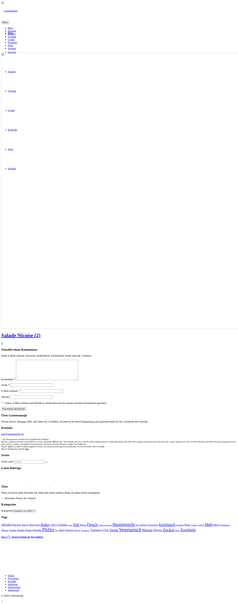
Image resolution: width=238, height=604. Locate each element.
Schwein (68, 530)
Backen (17, 524)
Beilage (25, 525)
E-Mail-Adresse (10, 391)
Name (5, 385)
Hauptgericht (124, 524)
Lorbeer (200, 525)
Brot (31, 524)
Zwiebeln (188, 530)
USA (105, 530)
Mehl (209, 524)
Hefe (137, 525)
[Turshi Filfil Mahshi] (49, 480)
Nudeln (13, 530)
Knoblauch (167, 524)
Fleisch (92, 525)
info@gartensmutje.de (12, 434)
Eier (76, 524)
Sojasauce (85, 530)
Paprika (21, 530)
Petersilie (37, 530)
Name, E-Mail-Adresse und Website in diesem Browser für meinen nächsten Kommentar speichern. (56, 403)
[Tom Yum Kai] (76, 480)
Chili (53, 524)
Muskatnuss (225, 525)
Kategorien (7, 510)
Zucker (168, 530)
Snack (77, 530)
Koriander (180, 525)
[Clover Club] (89, 480)
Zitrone (157, 530)
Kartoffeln (153, 525)
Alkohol (6, 524)
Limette (194, 525)
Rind (61, 530)
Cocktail (62, 524)
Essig (83, 524)
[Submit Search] (46, 462)
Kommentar (8, 379)
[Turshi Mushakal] (35, 480)
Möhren (4, 530)
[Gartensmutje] (119, 11)
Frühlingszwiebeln (105, 525)
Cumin (70, 525)
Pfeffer (48, 529)
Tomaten (96, 530)
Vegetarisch (130, 529)
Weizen (147, 530)
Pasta (29, 530)
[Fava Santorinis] (21, 480)
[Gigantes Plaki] (8, 480)
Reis (56, 530)
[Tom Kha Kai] (62, 480)
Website (5, 397)
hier (27, 449)
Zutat (177, 530)
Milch (216, 524)
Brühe (37, 525)
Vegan (113, 530)
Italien (143, 524)
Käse (187, 524)
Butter (45, 525)
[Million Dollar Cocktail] (102, 480)
